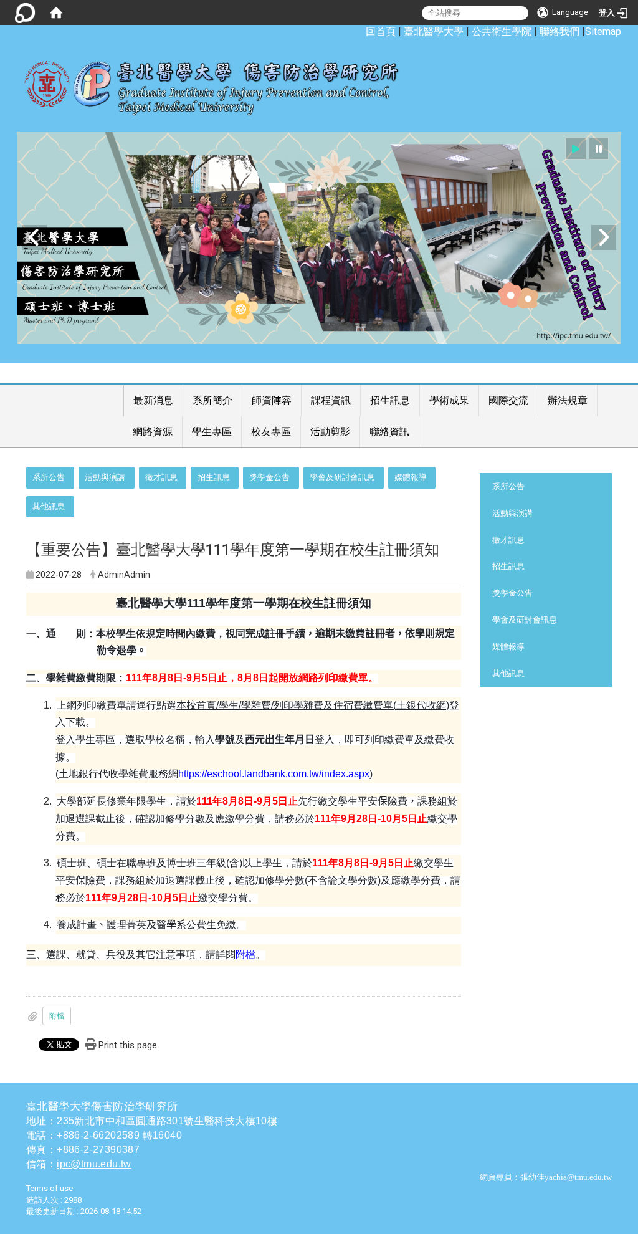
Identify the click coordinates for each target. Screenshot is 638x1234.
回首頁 (381, 31)
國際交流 (508, 400)
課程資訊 (331, 400)
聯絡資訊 (389, 432)
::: (359, 31)
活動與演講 (105, 477)
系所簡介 (212, 400)
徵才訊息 (161, 477)
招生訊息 (390, 400)
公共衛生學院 (501, 31)
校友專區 (271, 432)
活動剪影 (330, 432)
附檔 (245, 954)
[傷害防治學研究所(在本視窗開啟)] (220, 81)
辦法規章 (568, 400)
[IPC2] (319, 238)
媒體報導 (410, 477)
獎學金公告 (269, 477)
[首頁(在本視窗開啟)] (56, 12)
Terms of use (49, 1188)
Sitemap (603, 31)
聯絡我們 (559, 31)
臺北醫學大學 (434, 31)
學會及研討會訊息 (342, 477)
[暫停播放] (599, 149)
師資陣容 (272, 400)
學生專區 (212, 432)
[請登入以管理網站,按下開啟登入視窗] (24, 12)
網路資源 (153, 432)
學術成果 (449, 400)
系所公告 (48, 477)
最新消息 (153, 400)
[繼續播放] (575, 149)
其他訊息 (48, 506)
